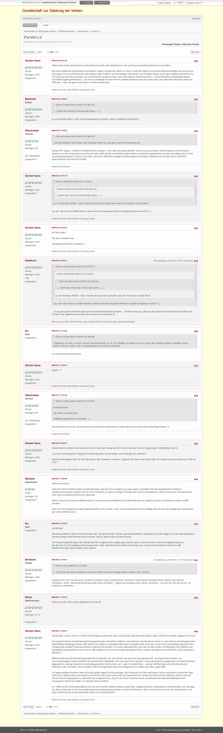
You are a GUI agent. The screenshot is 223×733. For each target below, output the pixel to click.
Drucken (195, 52)
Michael (30, 478)
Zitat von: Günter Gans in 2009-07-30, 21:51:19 (75, 266)
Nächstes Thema (190, 44)
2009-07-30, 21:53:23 (59, 227)
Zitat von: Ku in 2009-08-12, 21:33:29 (71, 565)
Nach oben (28, 707)
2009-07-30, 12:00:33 (59, 99)
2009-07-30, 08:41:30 (59, 60)
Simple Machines (41, 730)
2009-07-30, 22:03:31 (59, 260)
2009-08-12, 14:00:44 (59, 478)
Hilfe (158, 730)
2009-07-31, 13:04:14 (59, 365)
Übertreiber (32, 130)
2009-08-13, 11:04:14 (59, 559)
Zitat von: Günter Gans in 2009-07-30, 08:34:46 (75, 336)
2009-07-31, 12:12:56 (59, 331)
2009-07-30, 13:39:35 (59, 130)
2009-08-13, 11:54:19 (59, 597)
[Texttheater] (26, 618)
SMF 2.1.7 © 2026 (27, 730)
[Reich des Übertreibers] (26, 152)
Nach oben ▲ (197, 730)
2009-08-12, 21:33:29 (59, 523)
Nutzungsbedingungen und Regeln (176, 730)
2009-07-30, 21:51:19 (59, 176)
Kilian (28, 597)
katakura (30, 260)
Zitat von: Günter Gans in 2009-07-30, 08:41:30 (75, 105)
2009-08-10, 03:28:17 (59, 443)
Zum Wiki (196, 18)
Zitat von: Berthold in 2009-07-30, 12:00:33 (73, 181)
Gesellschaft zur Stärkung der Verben (52, 10)
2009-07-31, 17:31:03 (59, 395)
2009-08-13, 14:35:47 (59, 631)
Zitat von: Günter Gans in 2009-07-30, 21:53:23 (75, 401)
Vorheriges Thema (171, 44)
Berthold (30, 99)
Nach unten (28, 52)
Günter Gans (33, 60)
